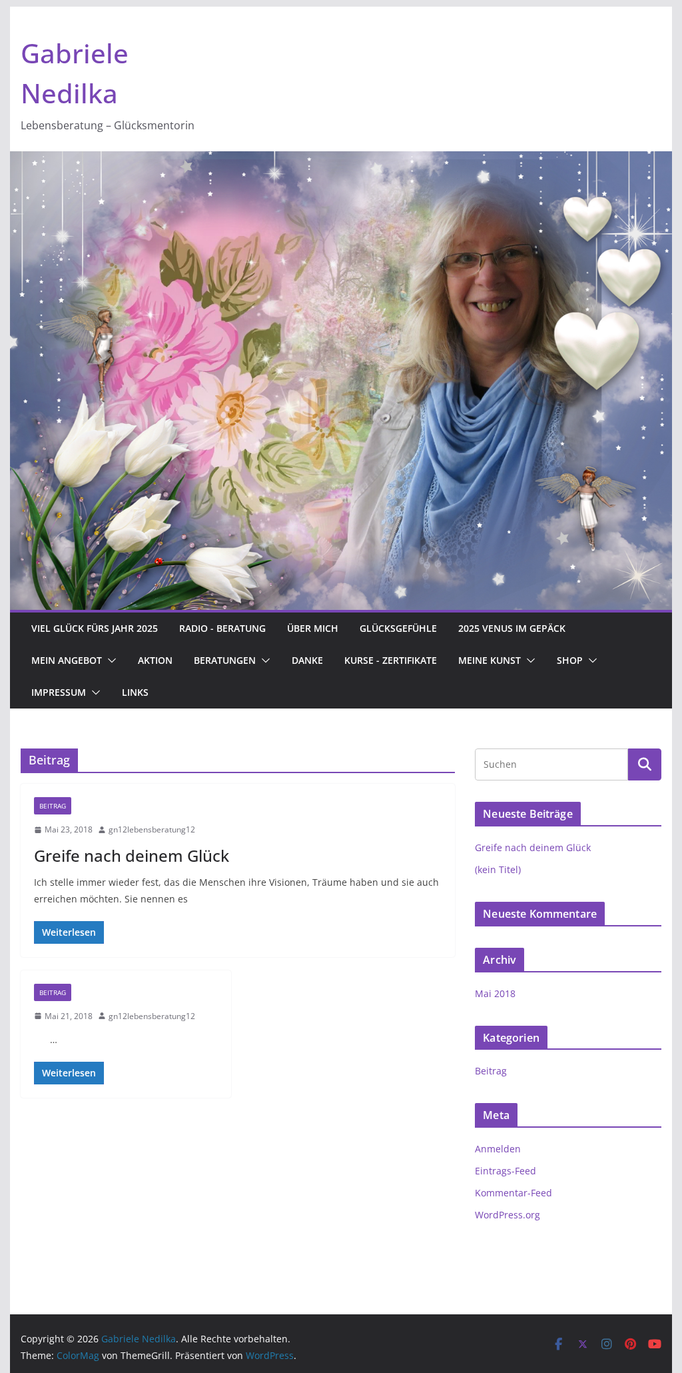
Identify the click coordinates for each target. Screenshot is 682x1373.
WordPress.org (507, 1214)
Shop (570, 660)
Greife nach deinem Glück (131, 855)
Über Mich (312, 628)
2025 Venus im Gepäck (511, 628)
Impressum (58, 692)
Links (135, 692)
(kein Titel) (498, 869)
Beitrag (52, 805)
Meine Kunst (489, 660)
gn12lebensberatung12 (152, 829)
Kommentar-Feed (513, 1192)
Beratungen (225, 660)
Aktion (155, 660)
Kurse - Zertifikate (390, 660)
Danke (307, 660)
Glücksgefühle (398, 628)
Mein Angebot (66, 660)
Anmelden (498, 1148)
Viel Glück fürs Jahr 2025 (94, 628)
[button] (109, 660)
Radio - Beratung (222, 628)
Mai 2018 (495, 993)
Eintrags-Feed (505, 1170)
